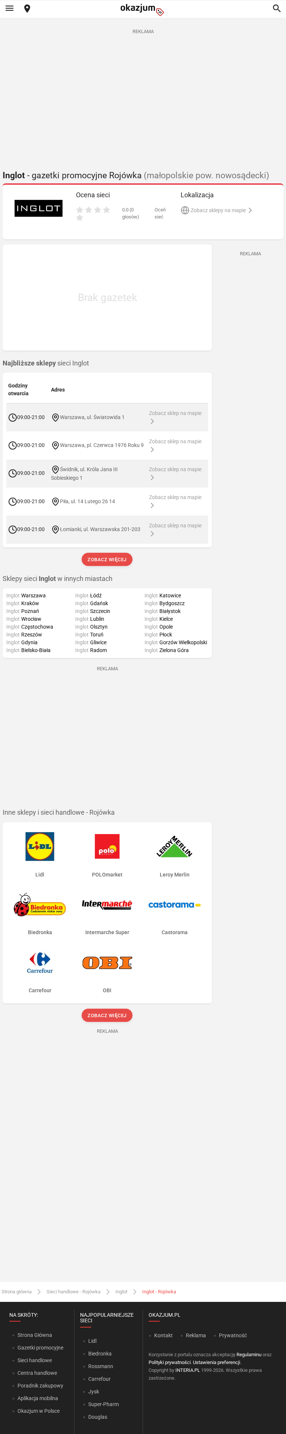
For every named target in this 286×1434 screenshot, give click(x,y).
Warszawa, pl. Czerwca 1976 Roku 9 (102, 445)
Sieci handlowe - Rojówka (74, 1291)
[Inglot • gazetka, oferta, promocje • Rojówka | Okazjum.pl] (38, 208)
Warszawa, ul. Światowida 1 (92, 417)
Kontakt (163, 1335)
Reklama (196, 1335)
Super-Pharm (103, 1404)
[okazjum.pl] (143, 10)
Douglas (97, 1417)
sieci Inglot (46, 363)
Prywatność (233, 1335)
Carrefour (99, 1379)
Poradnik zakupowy (40, 1386)
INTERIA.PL (187, 1370)
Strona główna (16, 1291)
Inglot (121, 1291)
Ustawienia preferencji (216, 1362)
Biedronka (100, 1354)
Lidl (92, 1341)
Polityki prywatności (170, 1362)
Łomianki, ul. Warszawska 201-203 (100, 529)
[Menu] (9, 9)
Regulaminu (248, 1354)
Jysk (93, 1392)
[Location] (27, 9)
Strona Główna (35, 1335)
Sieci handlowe (35, 1360)
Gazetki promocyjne (40, 1348)
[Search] (277, 9)
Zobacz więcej (107, 559)
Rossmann (100, 1366)
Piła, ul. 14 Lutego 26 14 (87, 501)
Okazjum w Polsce (39, 1411)
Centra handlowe (37, 1373)
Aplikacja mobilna (38, 1398)
